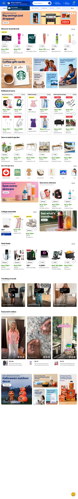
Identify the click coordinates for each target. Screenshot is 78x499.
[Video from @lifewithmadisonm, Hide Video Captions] (74, 357)
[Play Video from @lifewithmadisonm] (64, 337)
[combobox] (41, 3)
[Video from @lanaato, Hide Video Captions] (23, 357)
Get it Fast (52, 8)
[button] (57, 3)
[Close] (28, 8)
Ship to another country (16, 9)
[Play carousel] (72, 13)
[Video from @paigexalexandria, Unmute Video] (46, 357)
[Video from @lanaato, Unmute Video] (21, 357)
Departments (6, 8)
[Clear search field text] (46, 3)
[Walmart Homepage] (4, 3)
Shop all (73, 29)
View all (23, 94)
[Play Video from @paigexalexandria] (39, 337)
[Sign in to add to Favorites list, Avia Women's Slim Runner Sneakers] (10, 219)
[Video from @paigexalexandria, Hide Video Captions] (49, 357)
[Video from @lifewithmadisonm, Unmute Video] (72, 357)
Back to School (35, 8)
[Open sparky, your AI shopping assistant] (73, 494)
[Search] (49, 3)
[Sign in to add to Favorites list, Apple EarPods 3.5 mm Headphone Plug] (11, 120)
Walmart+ (59, 8)
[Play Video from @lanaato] (13, 337)
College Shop (44, 8)
